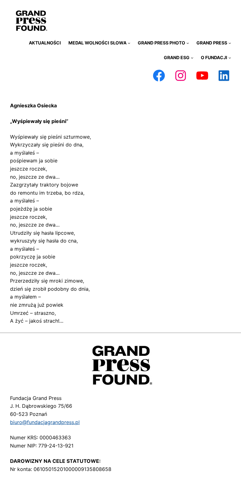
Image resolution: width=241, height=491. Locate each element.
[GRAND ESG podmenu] (192, 57)
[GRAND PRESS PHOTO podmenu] (187, 43)
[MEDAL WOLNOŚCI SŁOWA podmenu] (129, 43)
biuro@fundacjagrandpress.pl (45, 422)
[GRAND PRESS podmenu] (229, 43)
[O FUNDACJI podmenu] (229, 57)
